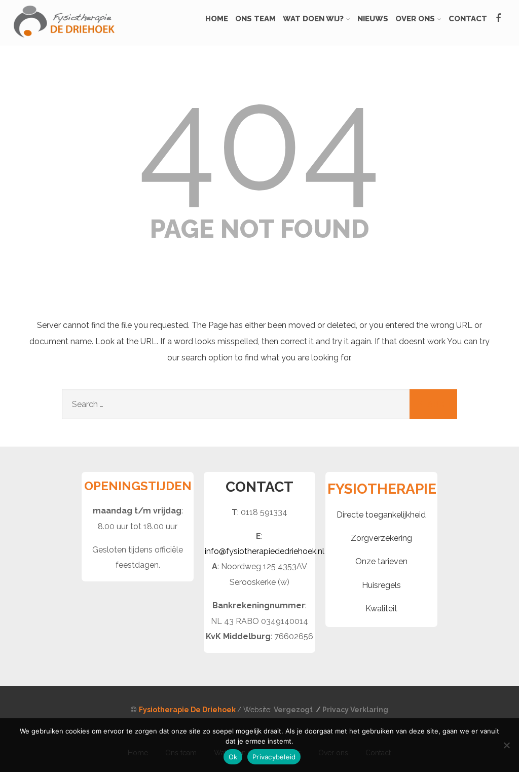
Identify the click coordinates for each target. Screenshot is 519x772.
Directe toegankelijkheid (381, 515)
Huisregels (381, 585)
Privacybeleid (273, 757)
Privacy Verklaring (355, 710)
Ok (233, 757)
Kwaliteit (381, 608)
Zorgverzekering (381, 538)
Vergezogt (294, 710)
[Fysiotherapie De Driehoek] (64, 41)
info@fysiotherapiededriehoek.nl (264, 551)
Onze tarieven (381, 561)
